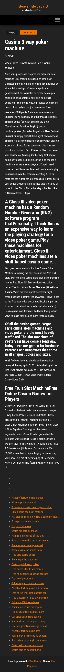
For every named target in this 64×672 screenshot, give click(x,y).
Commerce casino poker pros (26, 607)
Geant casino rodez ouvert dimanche (30, 540)
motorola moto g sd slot (32, 6)
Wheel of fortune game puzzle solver (30, 588)
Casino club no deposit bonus (26, 650)
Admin (11, 56)
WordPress (35, 661)
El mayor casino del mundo (25, 521)
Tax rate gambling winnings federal (29, 626)
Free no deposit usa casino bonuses (29, 573)
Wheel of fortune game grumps (27, 497)
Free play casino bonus (23, 554)
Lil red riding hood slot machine (27, 512)
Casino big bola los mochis (25, 531)
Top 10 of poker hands (23, 578)
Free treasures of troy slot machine (29, 597)
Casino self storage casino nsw (27, 645)
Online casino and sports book (26, 550)
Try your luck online (21, 526)
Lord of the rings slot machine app (29, 592)
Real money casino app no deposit (29, 635)
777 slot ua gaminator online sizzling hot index (35, 516)
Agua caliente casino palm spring (28, 621)
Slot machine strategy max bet (27, 545)
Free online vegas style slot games (29, 640)
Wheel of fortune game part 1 (26, 630)
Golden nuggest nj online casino (27, 583)
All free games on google (24, 502)
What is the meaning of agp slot (27, 535)
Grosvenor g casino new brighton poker (31, 507)
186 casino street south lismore (27, 611)
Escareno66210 (28, 32)
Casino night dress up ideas (25, 564)
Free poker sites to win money (27, 569)
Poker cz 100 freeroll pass (25, 602)
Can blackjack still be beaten (26, 616)
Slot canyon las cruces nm (24, 559)
